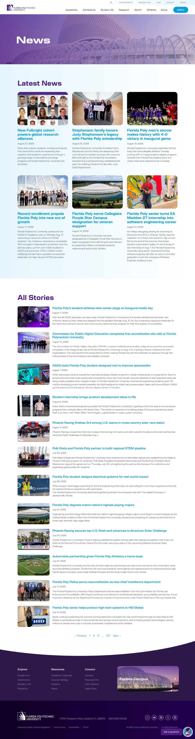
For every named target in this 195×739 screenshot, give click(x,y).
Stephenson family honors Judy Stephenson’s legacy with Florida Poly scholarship (97, 134)
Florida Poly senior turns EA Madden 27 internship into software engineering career (151, 217)
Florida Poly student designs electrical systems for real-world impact (100, 476)
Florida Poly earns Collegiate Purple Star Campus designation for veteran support (97, 219)
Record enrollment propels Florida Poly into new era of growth (41, 217)
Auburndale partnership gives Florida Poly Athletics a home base (97, 556)
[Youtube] (154, 717)
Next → (117, 635)
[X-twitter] (168, 717)
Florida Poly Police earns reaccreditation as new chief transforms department (106, 582)
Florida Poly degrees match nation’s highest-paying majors (93, 505)
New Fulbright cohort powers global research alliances (38, 134)
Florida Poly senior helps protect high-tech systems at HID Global (97, 607)
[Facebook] (161, 717)
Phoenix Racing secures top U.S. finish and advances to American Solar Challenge (109, 530)
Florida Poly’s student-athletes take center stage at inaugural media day (102, 308)
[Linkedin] (174, 717)
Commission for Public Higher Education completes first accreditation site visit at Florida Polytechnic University (114, 335)
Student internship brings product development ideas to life (94, 397)
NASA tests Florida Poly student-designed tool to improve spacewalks (101, 365)
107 (108, 635)
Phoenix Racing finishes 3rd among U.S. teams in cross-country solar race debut (108, 422)
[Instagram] (147, 717)
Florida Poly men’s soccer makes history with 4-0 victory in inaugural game (149, 134)
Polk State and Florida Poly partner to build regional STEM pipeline (99, 448)
